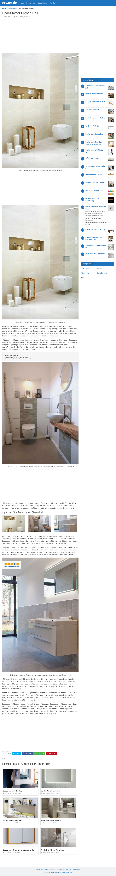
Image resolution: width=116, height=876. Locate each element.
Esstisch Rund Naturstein (94, 182)
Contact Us (44, 869)
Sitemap (37, 869)
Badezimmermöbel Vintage (13, 791)
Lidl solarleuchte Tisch (93, 190)
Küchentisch (85, 273)
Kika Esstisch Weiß (92, 110)
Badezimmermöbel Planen (12, 820)
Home (22, 3)
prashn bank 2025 (67, 872)
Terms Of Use (60, 869)
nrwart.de (9, 3)
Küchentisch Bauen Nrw (94, 134)
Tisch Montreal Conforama (95, 254)
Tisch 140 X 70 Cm (92, 126)
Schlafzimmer (43, 3)
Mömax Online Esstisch (93, 174)
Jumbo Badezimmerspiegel (51, 791)
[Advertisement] (40, 36)
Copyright (52, 869)
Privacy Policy (76, 869)
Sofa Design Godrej (92, 158)
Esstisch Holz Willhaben (94, 94)
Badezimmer (31, 3)
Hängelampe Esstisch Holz (95, 102)
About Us (68, 869)
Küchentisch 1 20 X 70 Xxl (95, 229)
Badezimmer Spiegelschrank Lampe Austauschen (21, 850)
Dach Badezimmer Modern (95, 118)
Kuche (52, 3)
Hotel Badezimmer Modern (51, 820)
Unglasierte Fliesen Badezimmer (53, 850)
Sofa (82, 277)
